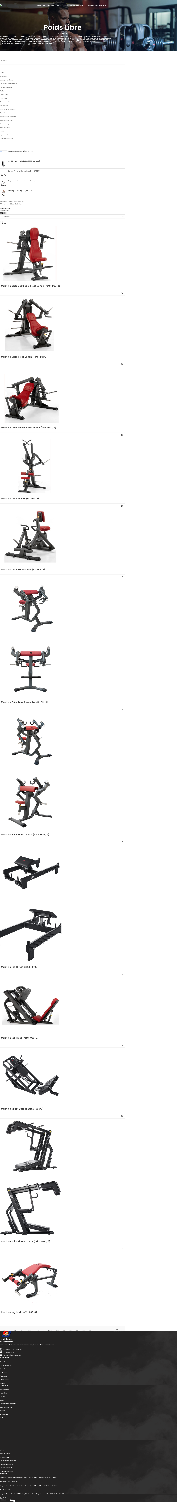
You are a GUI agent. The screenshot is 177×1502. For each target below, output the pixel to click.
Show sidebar (6, 208)
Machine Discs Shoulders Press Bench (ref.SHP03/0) (30, 286)
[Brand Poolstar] (43, 1330)
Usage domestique (6, 87)
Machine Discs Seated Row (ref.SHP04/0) (24, 569)
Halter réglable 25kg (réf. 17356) (20, 151)
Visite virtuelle (4, 1379)
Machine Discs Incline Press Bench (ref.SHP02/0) (28, 427)
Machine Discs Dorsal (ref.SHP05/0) (21, 498)
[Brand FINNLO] (95, 1330)
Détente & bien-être (6, 1468)
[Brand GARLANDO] (83, 1330)
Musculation (4, 76)
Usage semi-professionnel (8, 83)
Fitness (2, 1396)
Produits (3, 1369)
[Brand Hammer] (77, 1330)
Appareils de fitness (6, 102)
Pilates (2, 72)
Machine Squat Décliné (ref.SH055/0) (22, 1108)
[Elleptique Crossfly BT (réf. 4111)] (3, 193)
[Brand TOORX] (9, 1330)
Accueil (2, 202)
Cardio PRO (4, 94)
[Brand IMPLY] (57, 1330)
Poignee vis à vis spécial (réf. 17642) (21, 181)
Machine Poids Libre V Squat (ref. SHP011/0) (25, 1241)
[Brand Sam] (38, 1330)
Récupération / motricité (8, 116)
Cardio (2, 1400)
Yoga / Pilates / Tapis (6, 120)
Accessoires (4, 105)
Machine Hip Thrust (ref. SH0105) (19, 967)
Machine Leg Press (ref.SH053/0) (19, 1037)
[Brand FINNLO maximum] (90, 1330)
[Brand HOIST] (64, 1330)
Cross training (4, 1457)
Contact (2, 1383)
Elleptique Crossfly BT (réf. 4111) (20, 191)
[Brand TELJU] (15, 1330)
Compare (122, 293)
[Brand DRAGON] (108, 1330)
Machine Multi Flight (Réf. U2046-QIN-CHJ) (24, 161)
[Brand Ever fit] (100, 1330)
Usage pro (3, 60)
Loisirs (2, 131)
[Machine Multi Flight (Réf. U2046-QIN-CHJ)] (3, 163)
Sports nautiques (5, 124)
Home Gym (3, 98)
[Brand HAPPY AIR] (70, 1330)
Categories (63, 33)
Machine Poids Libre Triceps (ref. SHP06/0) (25, 834)
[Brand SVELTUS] (21, 1330)
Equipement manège (6, 135)
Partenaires (3, 1376)
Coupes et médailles (6, 138)
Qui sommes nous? (6, 1365)
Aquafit (2, 113)
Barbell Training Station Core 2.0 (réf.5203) (24, 171)
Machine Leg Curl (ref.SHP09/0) (19, 1312)
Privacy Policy (4, 1389)
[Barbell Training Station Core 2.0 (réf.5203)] (3, 173)
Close (4, 223)
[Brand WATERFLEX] (4, 1330)
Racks (2, 91)
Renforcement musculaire (8, 109)
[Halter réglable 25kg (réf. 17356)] (3, 153)
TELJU (15, 202)
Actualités (3, 1372)
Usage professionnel (6, 80)
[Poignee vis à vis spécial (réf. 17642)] (3, 183)
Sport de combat (5, 127)
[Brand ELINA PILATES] (104, 1330)
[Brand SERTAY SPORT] (30, 1330)
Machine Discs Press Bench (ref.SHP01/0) (24, 356)
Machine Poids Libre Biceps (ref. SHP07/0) (24, 702)
